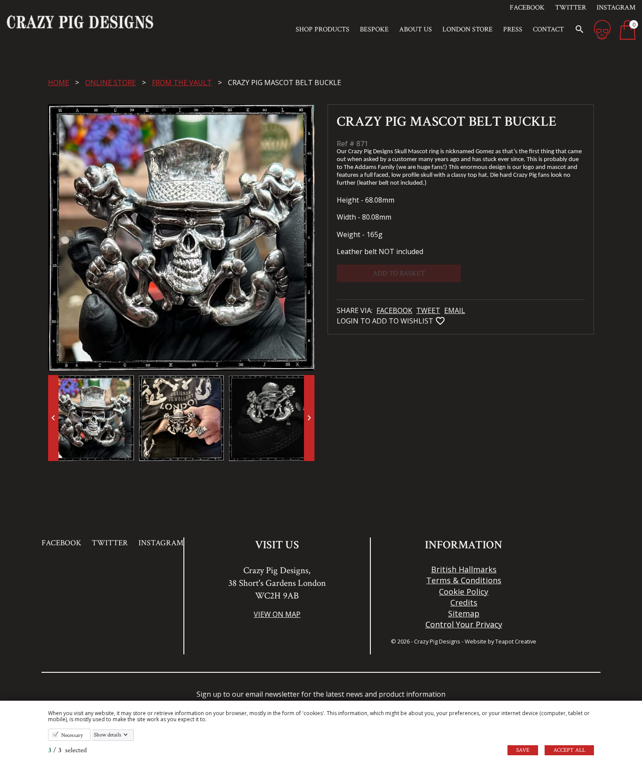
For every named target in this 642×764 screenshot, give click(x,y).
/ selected (67, 750)
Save (522, 750)
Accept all (569, 750)
